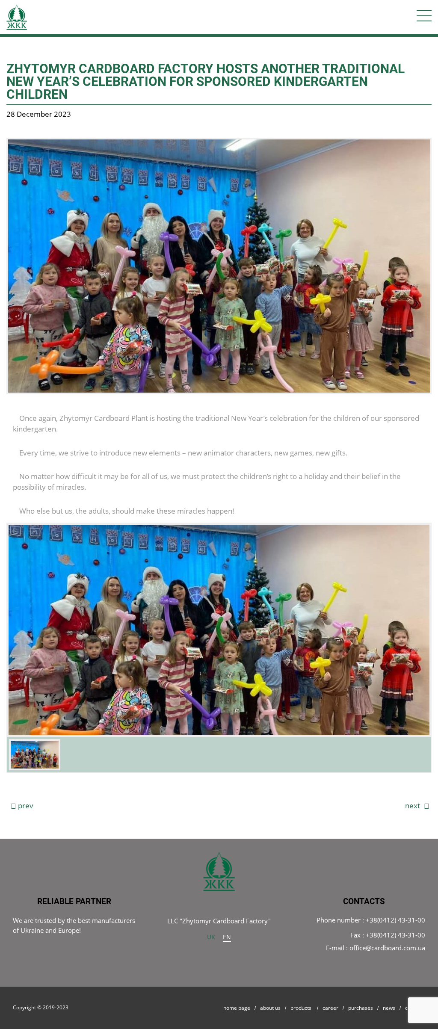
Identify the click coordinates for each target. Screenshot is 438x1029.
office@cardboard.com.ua (387, 947)
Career (330, 1007)
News (389, 1007)
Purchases (360, 1007)
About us (270, 1007)
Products (300, 1007)
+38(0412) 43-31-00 (395, 920)
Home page (236, 1007)
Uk (211, 937)
